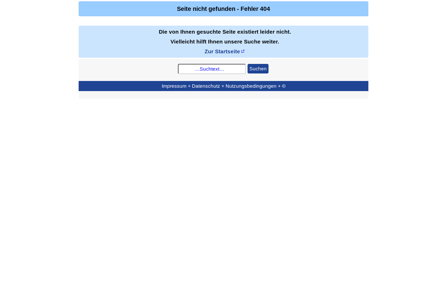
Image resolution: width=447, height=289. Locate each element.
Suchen (258, 68)
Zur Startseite (222, 51)
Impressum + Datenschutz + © (224, 86)
